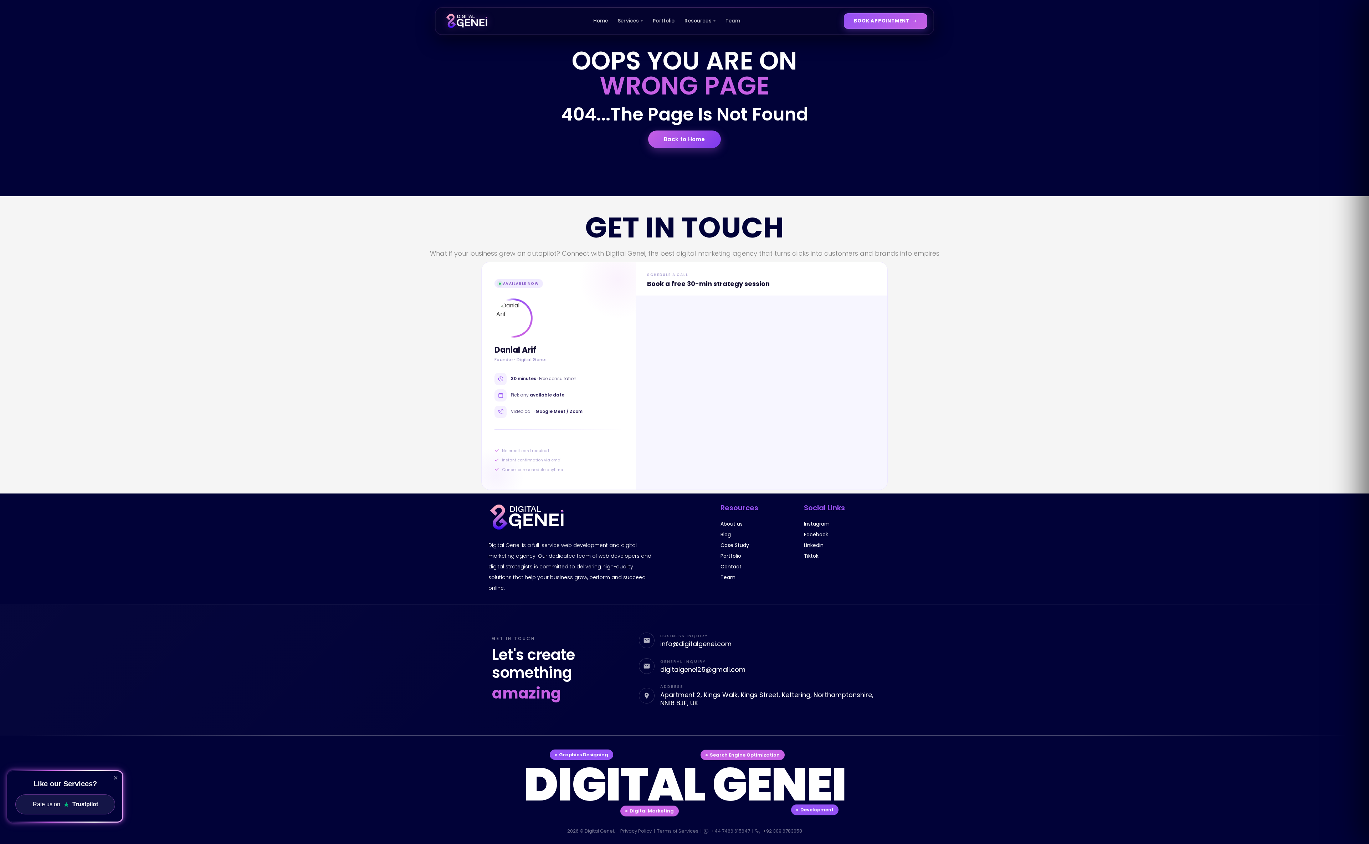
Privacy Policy (636, 831)
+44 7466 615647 (730, 831)
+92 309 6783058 (782, 831)
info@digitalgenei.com (696, 644)
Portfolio (664, 20)
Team (732, 20)
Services (628, 20)
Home (600, 20)
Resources (697, 20)
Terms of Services (677, 831)
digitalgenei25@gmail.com (702, 669)
